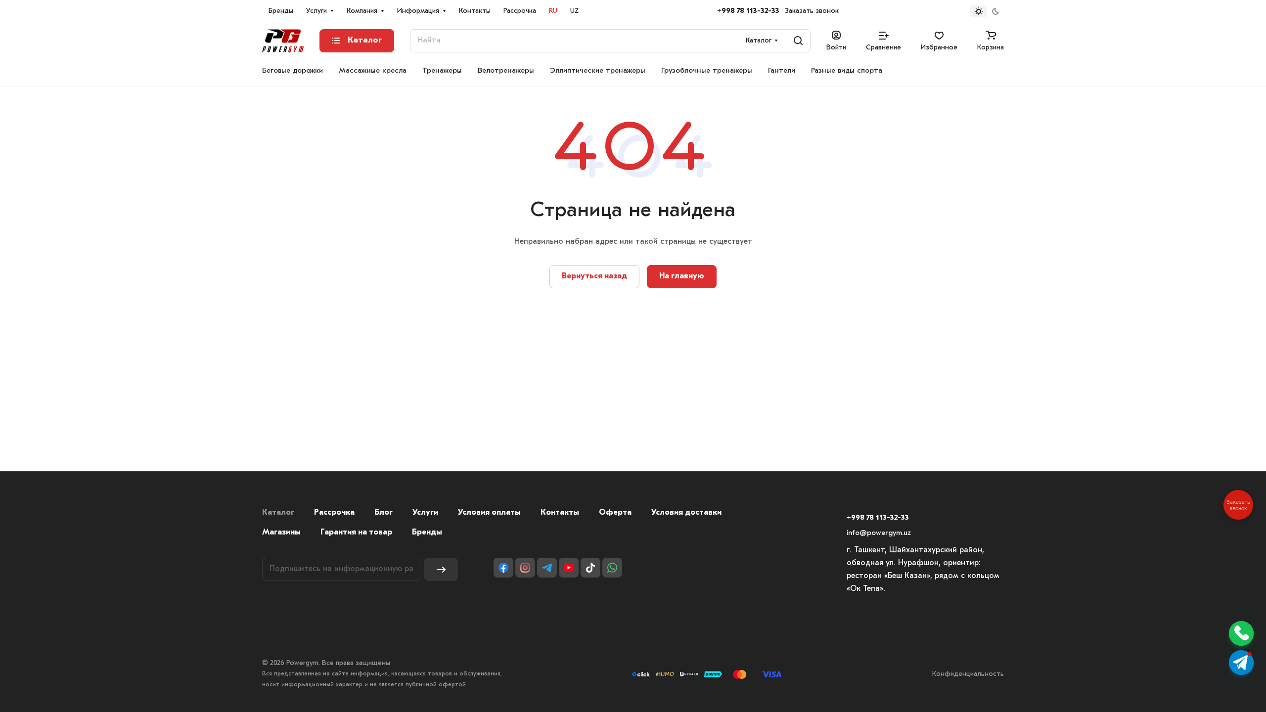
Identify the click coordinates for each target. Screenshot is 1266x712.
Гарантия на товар (356, 532)
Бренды (427, 532)
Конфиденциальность (968, 674)
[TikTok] (590, 568)
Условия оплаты (489, 513)
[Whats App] (612, 568)
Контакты (560, 513)
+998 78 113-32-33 (748, 11)
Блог (383, 513)
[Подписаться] (441, 569)
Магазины (281, 532)
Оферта (615, 513)
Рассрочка (334, 513)
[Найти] (798, 40)
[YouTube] (569, 568)
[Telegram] (547, 568)
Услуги (425, 513)
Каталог (278, 513)
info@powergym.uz (879, 533)
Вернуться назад (594, 276)
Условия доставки (686, 513)
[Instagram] (525, 568)
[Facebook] (503, 568)
